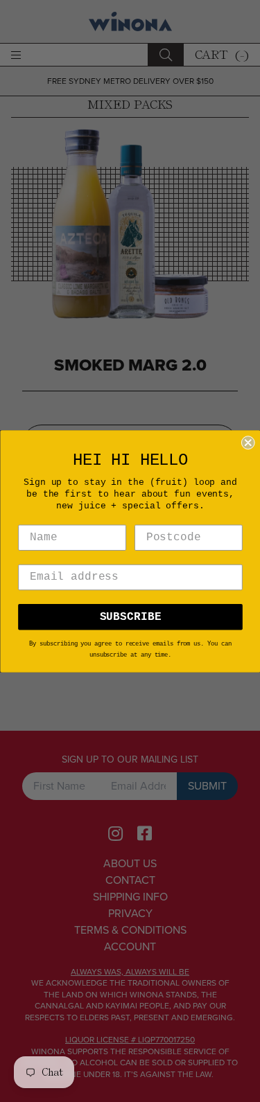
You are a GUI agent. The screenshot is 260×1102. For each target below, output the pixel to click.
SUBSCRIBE (130, 616)
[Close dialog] (247, 443)
